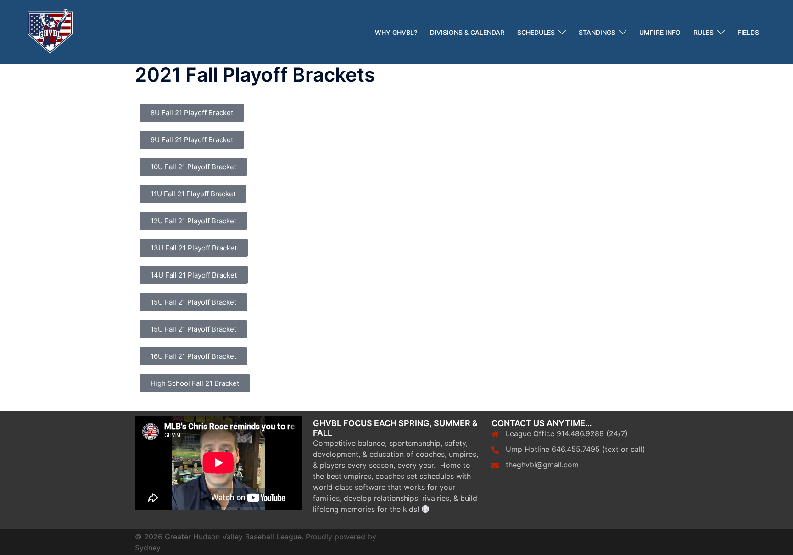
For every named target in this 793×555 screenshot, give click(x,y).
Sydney (148, 547)
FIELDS (748, 32)
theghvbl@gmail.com (542, 464)
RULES (703, 32)
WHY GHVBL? (396, 32)
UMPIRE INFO (660, 32)
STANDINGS (597, 32)
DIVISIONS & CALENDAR (467, 32)
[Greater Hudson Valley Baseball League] (50, 31)
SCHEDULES (536, 32)
